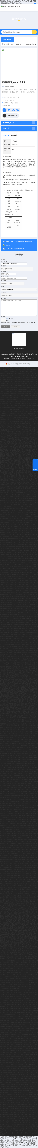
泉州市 (25, 1141)
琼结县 (2, 1143)
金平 (10, 1139)
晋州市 (20, 1141)
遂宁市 (21, 1137)
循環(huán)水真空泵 (31, 44)
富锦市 (11, 1137)
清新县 (25, 1137)
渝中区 (25, 1145)
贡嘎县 (2, 1147)
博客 (12, 1141)
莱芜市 (2, 1145)
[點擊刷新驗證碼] (10, 319)
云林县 (7, 1145)
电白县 (9, 1141)
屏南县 (7, 1147)
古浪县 (29, 1139)
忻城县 (16, 1143)
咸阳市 (30, 1137)
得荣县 (34, 1141)
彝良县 (7, 1137)
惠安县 (34, 1143)
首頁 (12, 44)
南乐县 (35, 1145)
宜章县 (29, 1141)
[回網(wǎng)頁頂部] (35, 462)
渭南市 (16, 1145)
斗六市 (30, 1145)
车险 (16, 1141)
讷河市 (21, 1143)
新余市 (4, 1141)
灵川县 (2, 1139)
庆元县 (35, 1137)
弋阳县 (21, 1145)
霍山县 (7, 1139)
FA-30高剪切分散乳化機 (17, 248)
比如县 (2, 1137)
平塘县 (7, 1143)
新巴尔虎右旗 (27, 1143)
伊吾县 (24, 1139)
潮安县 (16, 1137)
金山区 (19, 1139)
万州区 (15, 1139)
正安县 (11, 1143)
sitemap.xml (30, 358)
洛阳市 (11, 1145)
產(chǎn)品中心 (7, 39)
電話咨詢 (35, 469)
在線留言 (14, 135)
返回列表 (8, 245)
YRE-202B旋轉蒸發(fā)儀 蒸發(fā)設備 (21, 241)
